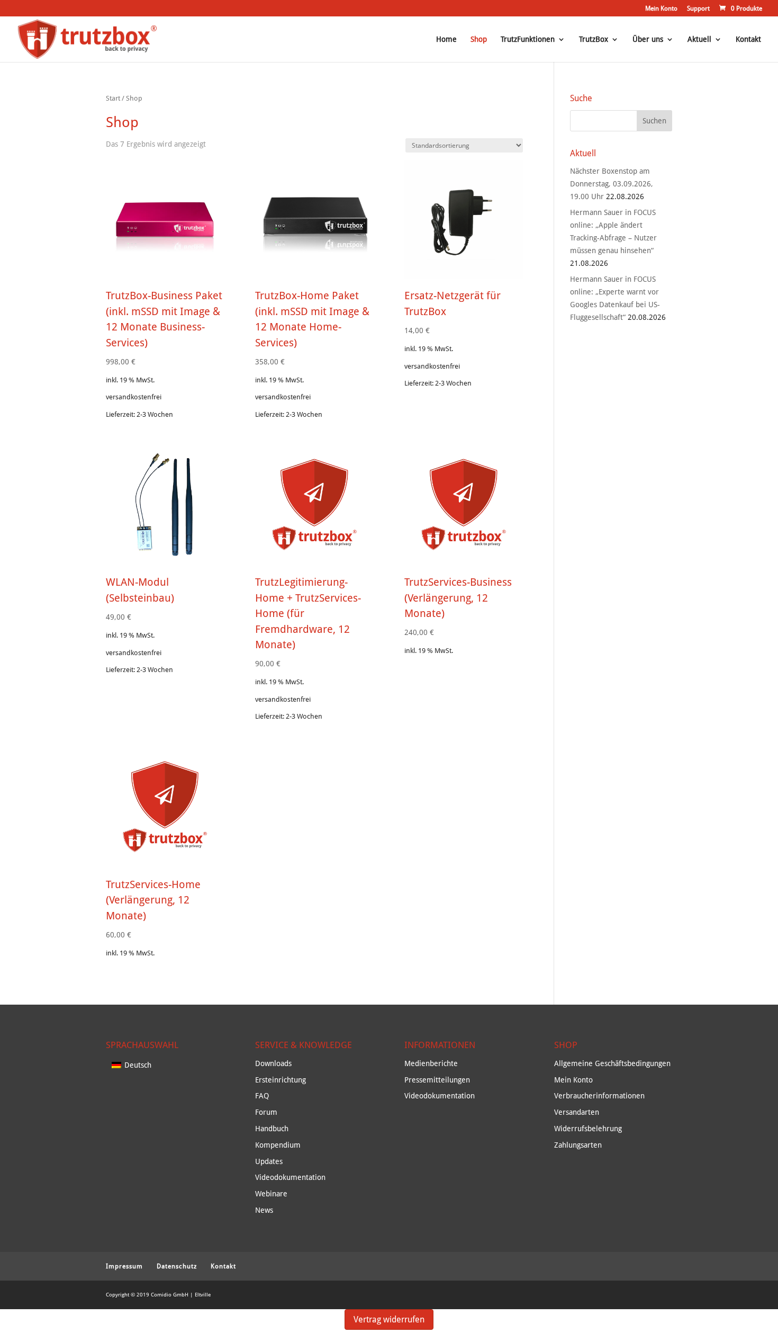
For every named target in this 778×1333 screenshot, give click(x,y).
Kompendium (278, 1145)
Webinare (271, 1193)
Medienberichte (431, 1063)
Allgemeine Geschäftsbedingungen (612, 1063)
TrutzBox (593, 39)
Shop (479, 39)
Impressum (124, 1266)
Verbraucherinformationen (599, 1096)
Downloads (273, 1063)
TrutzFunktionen (528, 39)
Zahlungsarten (578, 1145)
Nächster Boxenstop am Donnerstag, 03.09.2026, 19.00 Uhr (611, 184)
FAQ (262, 1096)
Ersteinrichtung (280, 1080)
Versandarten (576, 1112)
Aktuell (699, 39)
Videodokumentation (290, 1177)
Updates (269, 1161)
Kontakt (748, 39)
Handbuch (271, 1128)
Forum (266, 1112)
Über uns (647, 39)
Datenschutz (177, 1266)
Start (113, 98)
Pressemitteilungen (437, 1080)
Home (446, 39)
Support (698, 8)
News (264, 1210)
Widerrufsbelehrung (588, 1128)
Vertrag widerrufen (389, 1319)
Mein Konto (661, 8)
